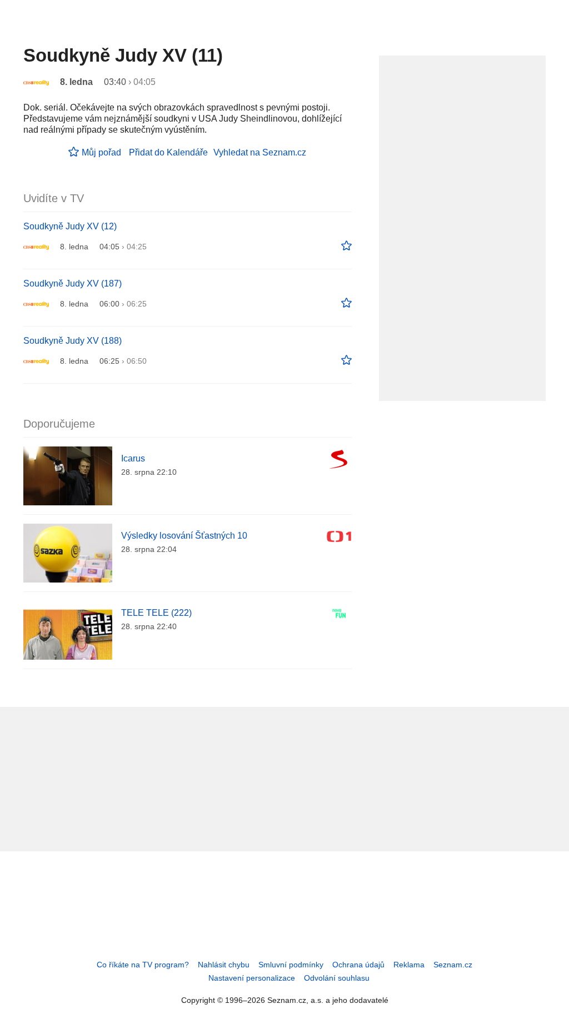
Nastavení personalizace (251, 977)
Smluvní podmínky (290, 964)
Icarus (133, 458)
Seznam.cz (452, 964)
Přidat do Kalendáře (168, 152)
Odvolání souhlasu (337, 977)
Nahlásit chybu (223, 964)
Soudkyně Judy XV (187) (72, 283)
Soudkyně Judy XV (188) (72, 340)
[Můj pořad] (346, 246)
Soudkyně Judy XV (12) (70, 226)
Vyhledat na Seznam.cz (259, 152)
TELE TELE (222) (156, 613)
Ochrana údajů (358, 964)
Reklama (409, 964)
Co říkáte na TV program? (143, 964)
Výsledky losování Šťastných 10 (184, 535)
